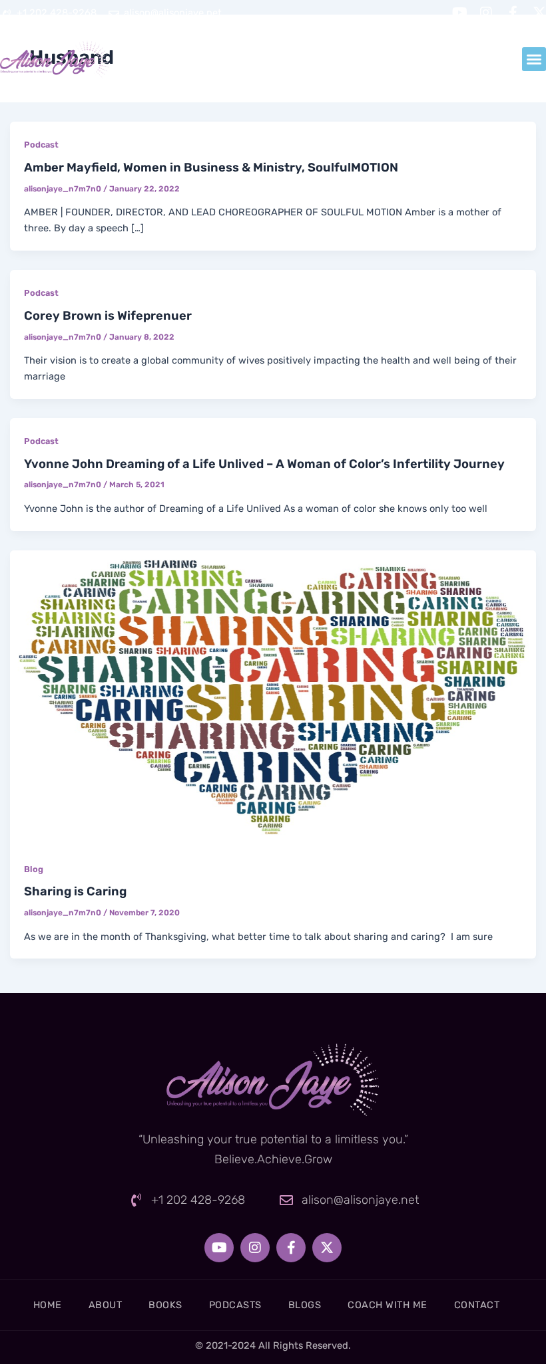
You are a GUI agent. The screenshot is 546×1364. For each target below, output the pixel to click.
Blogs (305, 1305)
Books (165, 1305)
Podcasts (235, 1305)
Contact (477, 1305)
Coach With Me (387, 1305)
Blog (33, 869)
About (106, 1305)
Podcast (41, 145)
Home (47, 1305)
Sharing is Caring (75, 891)
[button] (534, 59)
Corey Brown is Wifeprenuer (108, 315)
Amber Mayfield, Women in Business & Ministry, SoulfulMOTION (211, 167)
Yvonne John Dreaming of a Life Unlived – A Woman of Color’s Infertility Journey (264, 464)
